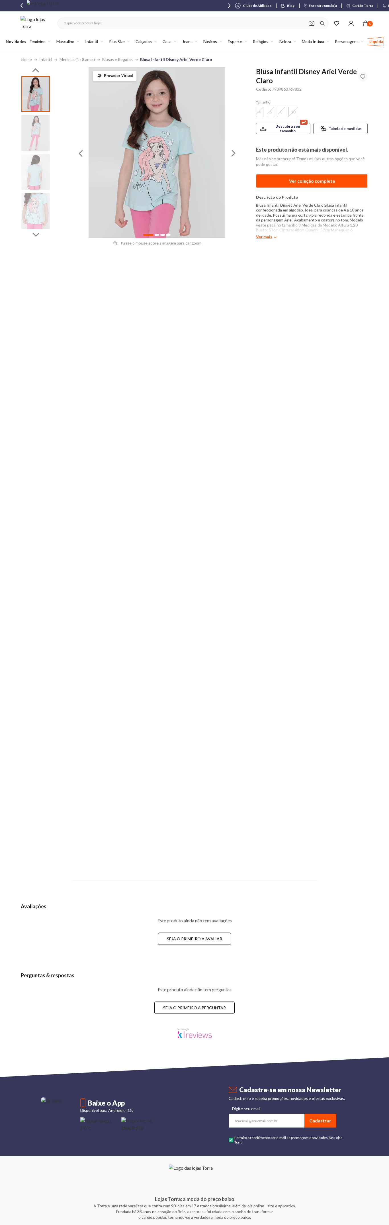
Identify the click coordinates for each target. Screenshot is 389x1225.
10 (293, 111)
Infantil (45, 59)
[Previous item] (22, 5)
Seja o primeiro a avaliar (194, 938)
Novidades (16, 41)
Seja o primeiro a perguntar (194, 1007)
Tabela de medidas (345, 128)
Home (26, 59)
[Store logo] (36, 23)
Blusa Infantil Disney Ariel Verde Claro (176, 59)
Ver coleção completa (312, 181)
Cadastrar (320, 1120)
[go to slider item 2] (35, 172)
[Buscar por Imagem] (311, 23)
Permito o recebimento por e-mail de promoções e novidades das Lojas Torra (288, 1140)
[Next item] (229, 5)
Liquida (376, 41)
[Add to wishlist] (363, 76)
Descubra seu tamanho (287, 128)
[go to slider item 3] (35, 211)
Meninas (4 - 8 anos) (77, 59)
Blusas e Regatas (117, 59)
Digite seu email (246, 1108)
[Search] (322, 23)
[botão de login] (351, 23)
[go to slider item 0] (35, 94)
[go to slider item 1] (35, 133)
